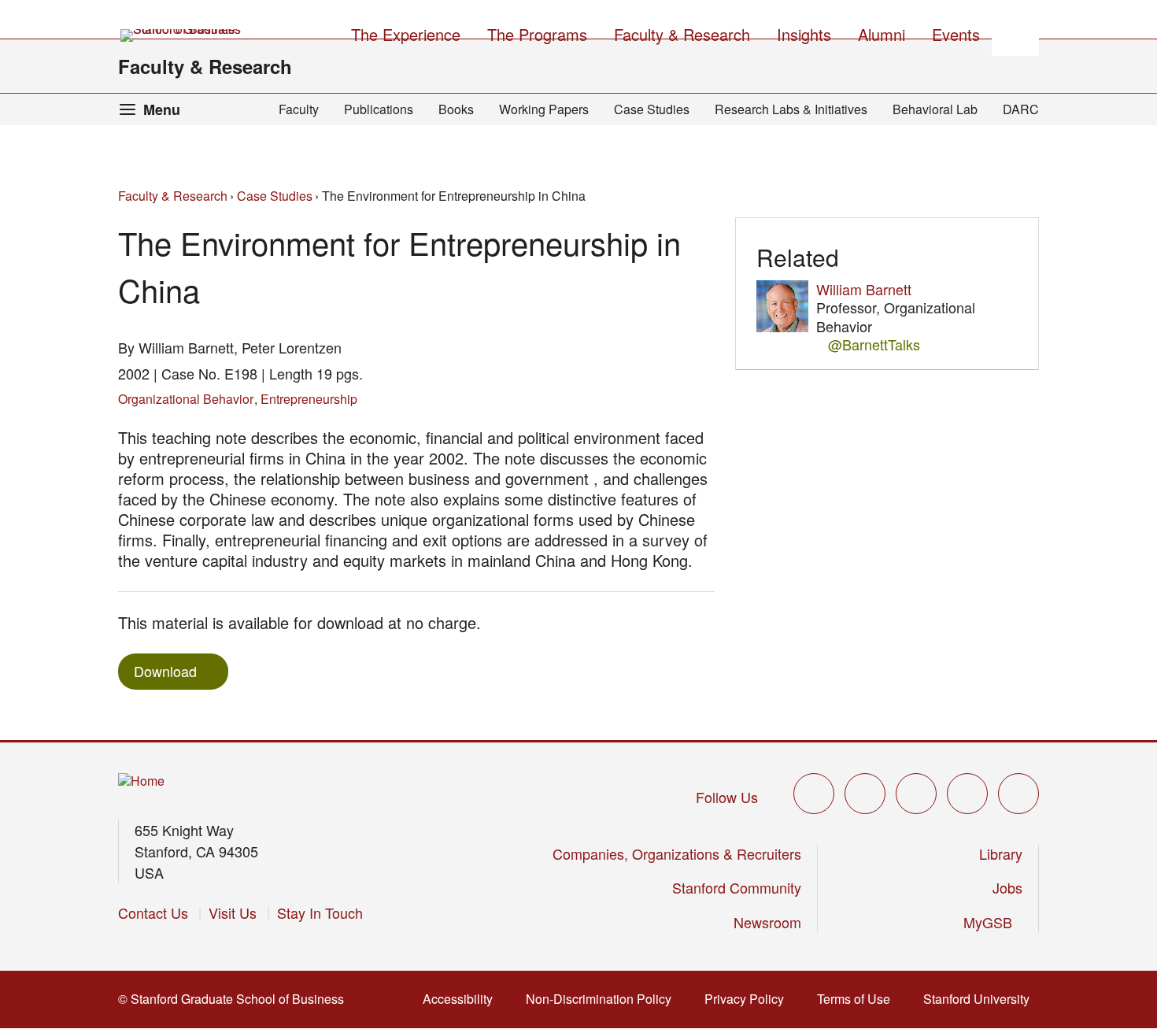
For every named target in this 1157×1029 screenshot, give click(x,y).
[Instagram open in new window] (916, 793)
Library (1000, 853)
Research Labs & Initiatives (791, 109)
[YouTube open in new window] (967, 793)
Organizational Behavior (185, 399)
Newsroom (767, 922)
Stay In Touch (320, 912)
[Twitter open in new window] (813, 793)
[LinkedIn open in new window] (1018, 793)
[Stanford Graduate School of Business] (181, 35)
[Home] (141, 781)
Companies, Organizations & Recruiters (677, 853)
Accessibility (462, 999)
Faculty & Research (205, 66)
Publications (378, 109)
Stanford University (981, 999)
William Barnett (863, 289)
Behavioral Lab (935, 109)
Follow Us (727, 797)
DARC (1021, 109)
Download (165, 671)
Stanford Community (736, 887)
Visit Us (233, 912)
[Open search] (1015, 32)
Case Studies (651, 109)
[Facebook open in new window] (865, 793)
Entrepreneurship (309, 399)
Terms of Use (858, 999)
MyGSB (992, 922)
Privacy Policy (748, 999)
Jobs (1007, 887)
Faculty (299, 109)
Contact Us (153, 912)
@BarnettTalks (874, 344)
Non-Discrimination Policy (603, 999)
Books (456, 109)
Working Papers (544, 109)
